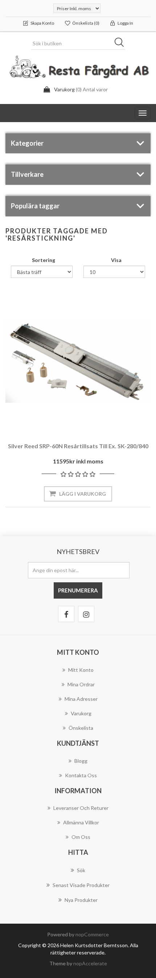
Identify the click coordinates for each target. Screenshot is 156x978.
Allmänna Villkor (81, 822)
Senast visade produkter (81, 885)
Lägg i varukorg (82, 494)
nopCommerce (92, 934)
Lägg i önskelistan (76, 414)
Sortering (43, 260)
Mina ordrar (81, 684)
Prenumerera (78, 590)
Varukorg (81, 713)
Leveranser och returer (80, 808)
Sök (121, 43)
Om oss (80, 837)
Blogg (80, 761)
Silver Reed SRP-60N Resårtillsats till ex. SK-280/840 (78, 445)
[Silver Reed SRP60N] (78, 361)
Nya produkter (81, 900)
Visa (116, 260)
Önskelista (81, 728)
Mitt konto (81, 670)
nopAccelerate (90, 963)
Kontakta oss (81, 775)
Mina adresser (81, 699)
